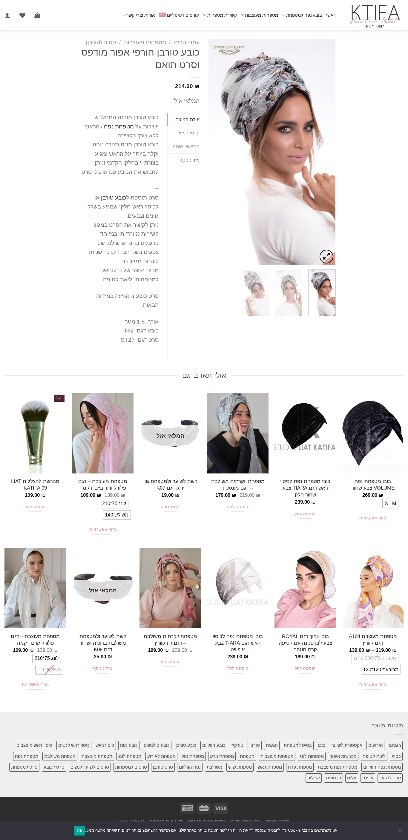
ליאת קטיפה (374, 756)
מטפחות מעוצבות (261, 15)
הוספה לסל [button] (305, 513)
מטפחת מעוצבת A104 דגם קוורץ (373, 639)
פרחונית (333, 777)
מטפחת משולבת (60, 756)
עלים (351, 777)
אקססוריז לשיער (347, 745)
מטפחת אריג (222, 756)
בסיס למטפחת (298, 745)
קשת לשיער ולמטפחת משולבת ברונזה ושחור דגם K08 (102, 643)
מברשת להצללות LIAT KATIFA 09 (35, 484)
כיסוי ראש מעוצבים (34, 745)
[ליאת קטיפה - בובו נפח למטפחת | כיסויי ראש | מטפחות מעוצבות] (374, 15)
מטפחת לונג (129, 756)
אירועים (375, 745)
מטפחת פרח (300, 767)
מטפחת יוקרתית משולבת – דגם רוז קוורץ (170, 639)
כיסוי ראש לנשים (74, 745)
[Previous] (325, 151)
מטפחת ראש (270, 767)
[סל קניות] (37, 15)
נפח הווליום (190, 767)
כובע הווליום (214, 745)
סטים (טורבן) (101, 42)
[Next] (214, 151)
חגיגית (272, 745)
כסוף (396, 756)
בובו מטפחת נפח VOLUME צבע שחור (373, 484)
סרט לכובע (54, 767)
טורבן (254, 745)
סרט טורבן (163, 767)
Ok (79, 830)
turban (395, 745)
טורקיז (237, 745)
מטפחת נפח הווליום (382, 767)
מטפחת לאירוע (161, 756)
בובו (322, 745)
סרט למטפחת (24, 767)
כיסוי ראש (105, 745)
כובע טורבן (113, 197)
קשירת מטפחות (222, 15)
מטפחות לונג (312, 756)
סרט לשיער (390, 777)
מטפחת (247, 756)
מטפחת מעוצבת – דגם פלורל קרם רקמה (35, 639)
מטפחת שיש (240, 767)
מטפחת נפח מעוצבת (337, 767)
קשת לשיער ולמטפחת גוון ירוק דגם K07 (170, 484)
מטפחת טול (193, 756)
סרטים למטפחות (131, 767)
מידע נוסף (170, 507)
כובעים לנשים (157, 745)
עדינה (367, 777)
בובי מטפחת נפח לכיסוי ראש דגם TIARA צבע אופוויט (238, 643)
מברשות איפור (343, 756)
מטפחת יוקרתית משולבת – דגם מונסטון (238, 484)
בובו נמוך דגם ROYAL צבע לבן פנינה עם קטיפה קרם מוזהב (305, 643)
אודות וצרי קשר (140, 15)
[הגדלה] (326, 256)
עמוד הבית (187, 42)
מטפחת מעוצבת (97, 756)
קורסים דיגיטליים (183, 15)
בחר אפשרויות (372, 518)
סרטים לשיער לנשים (89, 767)
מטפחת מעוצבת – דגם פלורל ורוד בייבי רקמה (102, 484)
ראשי (331, 15)
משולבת (214, 767)
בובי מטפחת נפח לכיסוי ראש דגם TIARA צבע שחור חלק (305, 488)
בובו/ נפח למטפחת (304, 15)
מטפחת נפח (119, 126)
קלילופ (313, 777)
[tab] (184, 119)
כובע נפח (129, 745)
